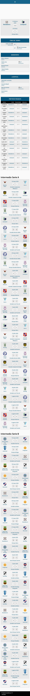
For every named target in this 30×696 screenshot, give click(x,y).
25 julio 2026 (15, 370)
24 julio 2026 (15, 644)
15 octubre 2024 (4, 109)
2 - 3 (18, 112)
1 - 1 (18, 104)
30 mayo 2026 (15, 262)
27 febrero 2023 (4, 121)
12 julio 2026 (15, 324)
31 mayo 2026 (15, 509)
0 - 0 (18, 134)
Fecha (4, 102)
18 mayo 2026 (15, 464)
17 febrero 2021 (4, 145)
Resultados (18, 102)
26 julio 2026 (15, 387)
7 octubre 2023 (4, 117)
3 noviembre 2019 (4, 159)
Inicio (12, 102)
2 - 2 (18, 157)
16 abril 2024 (4, 113)
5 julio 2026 (15, 572)
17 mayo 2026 (15, 200)
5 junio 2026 (15, 537)
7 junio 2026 (15, 298)
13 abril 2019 (4, 168)
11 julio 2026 (15, 591)
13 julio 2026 (15, 352)
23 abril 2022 (4, 134)
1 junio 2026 (15, 270)
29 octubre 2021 (4, 138)
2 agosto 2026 (15, 405)
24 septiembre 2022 (4, 126)
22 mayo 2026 (15, 218)
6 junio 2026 (15, 289)
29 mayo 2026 (15, 253)
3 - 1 (18, 163)
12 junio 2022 (4, 130)
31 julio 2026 (15, 653)
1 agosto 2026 (15, 396)
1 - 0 (18, 130)
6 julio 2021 (4, 142)
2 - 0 (18, 154)
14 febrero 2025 (4, 105)
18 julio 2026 (15, 361)
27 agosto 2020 (4, 154)
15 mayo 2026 (15, 438)
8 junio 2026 (15, 316)
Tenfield (4, 694)
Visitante (24, 102)
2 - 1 (18, 116)
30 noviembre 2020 (4, 149)
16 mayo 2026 (15, 181)
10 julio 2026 (15, 581)
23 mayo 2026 (15, 227)
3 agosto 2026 (15, 422)
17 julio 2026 (15, 618)
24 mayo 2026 (15, 235)
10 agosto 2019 (4, 164)
